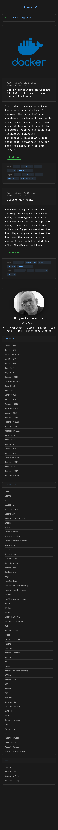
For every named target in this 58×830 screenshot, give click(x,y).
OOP (6, 684)
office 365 (10, 679)
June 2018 (10, 390)
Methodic (9, 657)
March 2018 (10, 399)
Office (8, 675)
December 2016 (12, 422)
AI (6, 500)
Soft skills (11, 711)
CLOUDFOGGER (44, 262)
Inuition (9, 644)
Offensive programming (16, 671)
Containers (10, 572)
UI (6, 733)
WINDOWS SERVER (28, 179)
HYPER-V (11, 171)
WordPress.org (12, 780)
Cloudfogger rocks (20, 199)
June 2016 (10, 439)
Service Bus (11, 702)
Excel (7, 612)
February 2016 (12, 457)
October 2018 (11, 377)
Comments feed (12, 776)
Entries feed (11, 771)
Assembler (10, 514)
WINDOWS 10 (13, 179)
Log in (8, 767)
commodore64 (11, 567)
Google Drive (11, 630)
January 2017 (11, 417)
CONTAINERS (27, 167)
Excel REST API (12, 617)
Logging (9, 648)
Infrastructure (12, 639)
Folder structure (14, 621)
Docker (8, 594)
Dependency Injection (16, 590)
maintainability (13, 652)
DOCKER (38, 167)
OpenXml (9, 688)
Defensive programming (16, 585)
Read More (14, 157)
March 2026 (10, 350)
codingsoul (29, 7)
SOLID (7, 715)
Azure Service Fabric (16, 540)
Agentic (9, 496)
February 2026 (12, 354)
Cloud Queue (11, 554)
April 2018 (10, 395)
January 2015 (11, 471)
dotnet (8, 603)
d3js (7, 576)
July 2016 (10, 435)
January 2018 (11, 404)
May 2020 (9, 372)
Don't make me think (15, 599)
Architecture (11, 509)
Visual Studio (12, 747)
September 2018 (12, 381)
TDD (6, 724)
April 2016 (10, 449)
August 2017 (11, 413)
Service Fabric (12, 706)
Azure (7, 527)
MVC (6, 661)
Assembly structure (15, 518)
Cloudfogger (11, 558)
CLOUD (16, 167)
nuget (7, 666)
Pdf (6, 693)
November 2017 (12, 408)
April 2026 (10, 345)
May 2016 (9, 444)
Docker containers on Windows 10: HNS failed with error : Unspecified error (28, 93)
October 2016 (11, 426)
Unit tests (10, 742)
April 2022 (10, 359)
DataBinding (11, 581)
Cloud (7, 549)
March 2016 (10, 453)
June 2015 (10, 466)
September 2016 (12, 431)
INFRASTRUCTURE (25, 171)
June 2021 (10, 368)
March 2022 (10, 363)
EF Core (9, 608)
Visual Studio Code (15, 751)
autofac (9, 523)
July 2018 (10, 386)
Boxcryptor (10, 545)
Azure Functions (13, 536)
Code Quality (11, 563)
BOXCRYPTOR (31, 262)
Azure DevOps (11, 531)
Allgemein (10, 505)
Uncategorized (12, 738)
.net (7, 491)
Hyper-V (9, 635)
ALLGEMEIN (18, 262)
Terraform (10, 729)
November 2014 (12, 475)
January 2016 (11, 462)
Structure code (12, 720)
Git (6, 626)
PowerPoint (10, 697)
